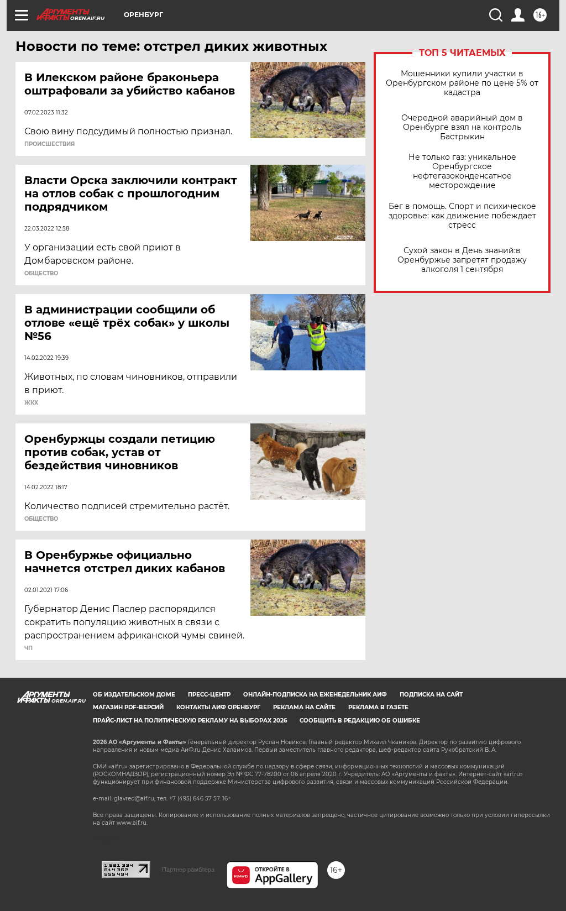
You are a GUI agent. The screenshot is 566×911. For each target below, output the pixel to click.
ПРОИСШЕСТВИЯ (49, 144)
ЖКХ (31, 403)
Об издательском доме (134, 694)
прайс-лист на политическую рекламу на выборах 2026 (190, 720)
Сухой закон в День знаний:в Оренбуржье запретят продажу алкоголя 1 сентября (462, 260)
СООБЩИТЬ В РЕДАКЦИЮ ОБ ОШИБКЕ (360, 720)
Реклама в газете (378, 707)
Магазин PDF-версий (128, 707)
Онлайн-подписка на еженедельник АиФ (315, 694)
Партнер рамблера (188, 869)
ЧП (28, 648)
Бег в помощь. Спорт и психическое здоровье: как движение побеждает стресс (462, 216)
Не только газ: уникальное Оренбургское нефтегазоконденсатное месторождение (462, 171)
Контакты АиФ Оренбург (218, 707)
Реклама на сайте (304, 707)
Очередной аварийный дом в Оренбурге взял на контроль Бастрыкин (462, 127)
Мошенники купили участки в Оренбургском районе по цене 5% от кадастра (462, 83)
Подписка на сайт (431, 694)
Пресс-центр (209, 694)
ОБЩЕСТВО (41, 273)
